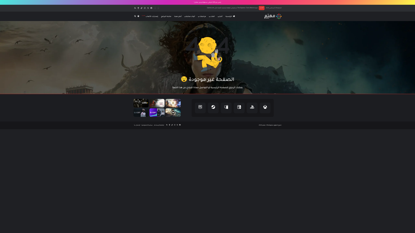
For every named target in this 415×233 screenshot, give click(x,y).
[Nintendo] (239, 108)
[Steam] (213, 108)
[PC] (226, 108)
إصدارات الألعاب (150, 16)
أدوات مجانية (190, 16)
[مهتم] (273, 16)
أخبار (220, 16)
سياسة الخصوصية (147, 125)
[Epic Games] (200, 108)
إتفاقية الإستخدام (159, 125)
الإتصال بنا (137, 125)
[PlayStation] (252, 108)
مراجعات (202, 16)
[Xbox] (265, 108)
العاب (212, 16)
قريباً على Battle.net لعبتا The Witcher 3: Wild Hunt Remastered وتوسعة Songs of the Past (229, 8)
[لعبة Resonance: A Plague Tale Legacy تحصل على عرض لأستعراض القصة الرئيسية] (173, 112)
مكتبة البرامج (166, 16)
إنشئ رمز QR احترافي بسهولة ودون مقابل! (207, 2)
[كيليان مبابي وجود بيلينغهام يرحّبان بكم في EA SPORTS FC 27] (157, 112)
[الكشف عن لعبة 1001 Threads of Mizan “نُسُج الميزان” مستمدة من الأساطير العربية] (173, 103)
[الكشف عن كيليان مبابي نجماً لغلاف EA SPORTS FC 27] (141, 112)
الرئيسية (229, 16)
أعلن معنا (178, 16)
